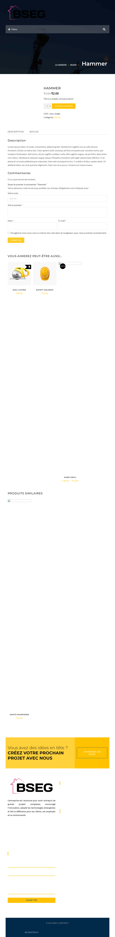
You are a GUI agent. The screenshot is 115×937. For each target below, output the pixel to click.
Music (73, 65)
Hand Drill (70, 477)
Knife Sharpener (19, 714)
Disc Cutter (19, 290)
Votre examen (15, 205)
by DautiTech (31, 932)
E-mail (62, 220)
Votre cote (13, 193)
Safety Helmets (44, 290)
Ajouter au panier (64, 106)
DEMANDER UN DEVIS (92, 753)
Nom (11, 220)
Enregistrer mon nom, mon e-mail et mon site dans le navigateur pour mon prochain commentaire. (59, 233)
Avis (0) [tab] (34, 131)
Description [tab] (16, 131)
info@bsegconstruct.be (75, 841)
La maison (60, 65)
